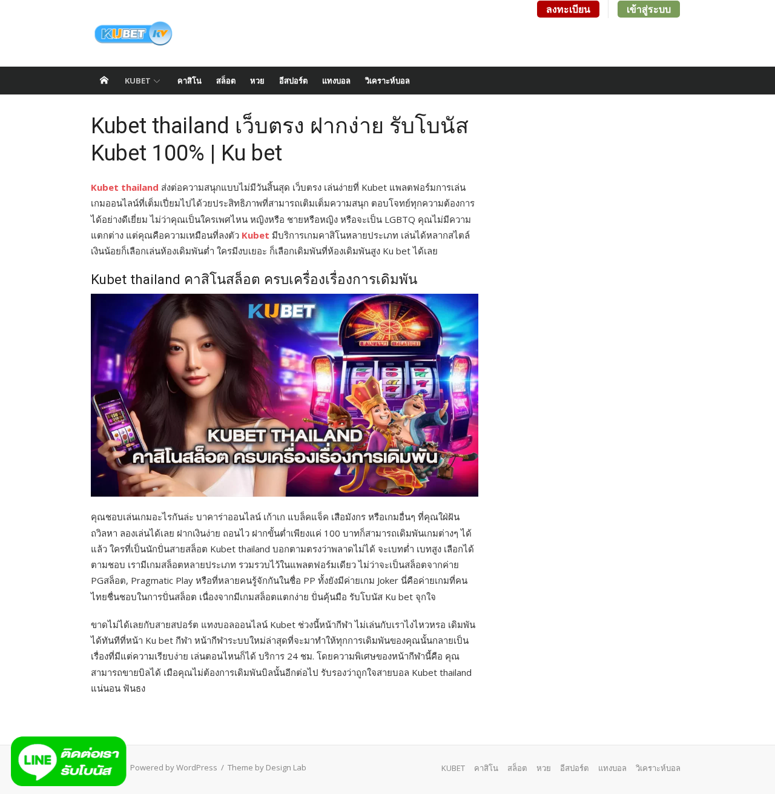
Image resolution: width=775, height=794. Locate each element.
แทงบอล (336, 80)
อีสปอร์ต (293, 80)
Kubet (255, 235)
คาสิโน (189, 80)
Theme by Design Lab (267, 767)
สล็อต (226, 80)
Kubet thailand (125, 187)
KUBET (138, 80)
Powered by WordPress (173, 767)
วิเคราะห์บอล (387, 80)
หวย (257, 80)
